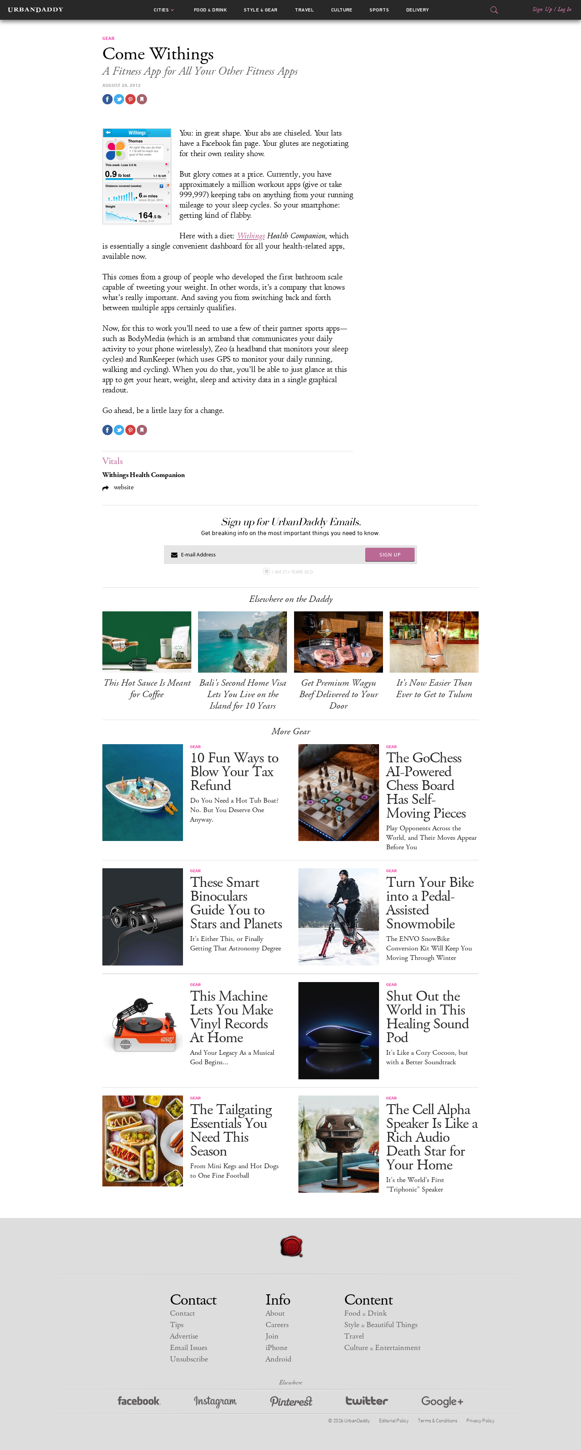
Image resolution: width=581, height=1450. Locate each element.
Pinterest (291, 1402)
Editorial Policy (393, 1420)
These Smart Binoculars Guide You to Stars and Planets (236, 903)
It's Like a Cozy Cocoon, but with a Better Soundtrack (427, 1057)
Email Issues (188, 1348)
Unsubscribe (189, 1359)
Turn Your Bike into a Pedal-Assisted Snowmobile (429, 903)
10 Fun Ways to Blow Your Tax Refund (234, 772)
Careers (277, 1325)
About (275, 1313)
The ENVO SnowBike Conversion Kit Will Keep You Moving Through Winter (429, 948)
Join (272, 1336)
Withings (251, 236)
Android (278, 1359)
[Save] (142, 99)
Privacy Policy (480, 1420)
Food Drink (210, 10)
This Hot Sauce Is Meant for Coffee (147, 689)
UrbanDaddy (35, 10)
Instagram (215, 1402)
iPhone (276, 1348)
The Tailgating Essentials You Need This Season (231, 1130)
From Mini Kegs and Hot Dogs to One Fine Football (234, 1171)
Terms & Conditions (437, 1420)
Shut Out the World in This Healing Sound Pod (427, 1017)
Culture (342, 10)
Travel (304, 10)
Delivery (417, 10)
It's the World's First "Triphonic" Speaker (415, 1184)
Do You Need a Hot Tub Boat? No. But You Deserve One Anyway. (234, 810)
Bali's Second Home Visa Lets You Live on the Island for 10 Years (242, 694)
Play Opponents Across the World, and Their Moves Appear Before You (431, 838)
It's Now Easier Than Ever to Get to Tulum (434, 689)
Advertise (184, 1336)
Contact (182, 1313)
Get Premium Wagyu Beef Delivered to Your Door (338, 694)
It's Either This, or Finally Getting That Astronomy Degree (235, 943)
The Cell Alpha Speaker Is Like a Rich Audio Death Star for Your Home (431, 1137)
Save (130, 99)
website (123, 487)
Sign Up (542, 9)
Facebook (139, 1402)
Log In (565, 9)
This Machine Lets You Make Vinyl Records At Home (231, 1017)
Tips (176, 1325)
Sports (379, 10)
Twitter (367, 1402)
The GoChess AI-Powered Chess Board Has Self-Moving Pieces (426, 786)
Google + (442, 1402)
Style (261, 10)
